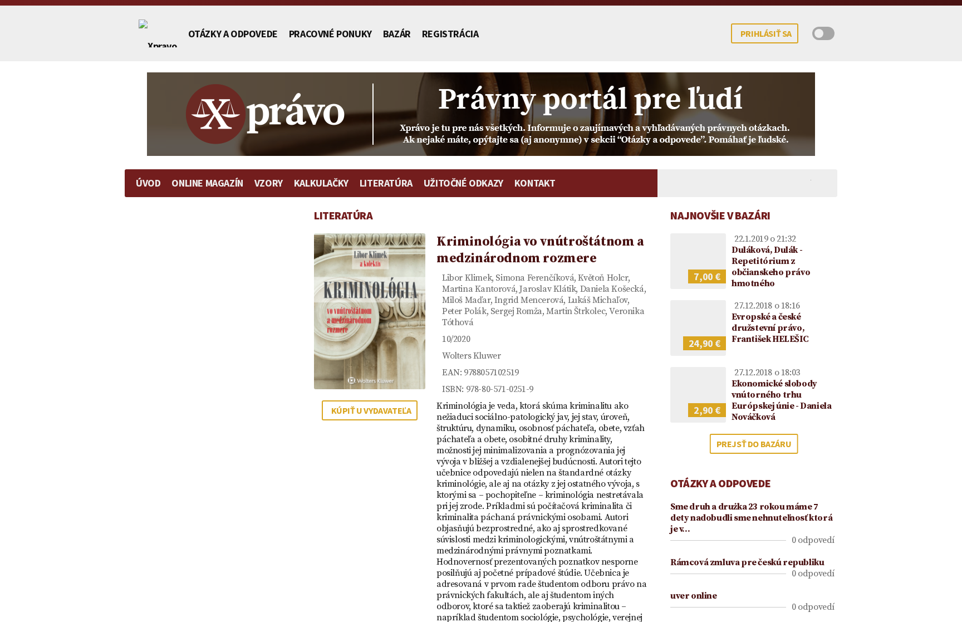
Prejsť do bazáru (754, 443)
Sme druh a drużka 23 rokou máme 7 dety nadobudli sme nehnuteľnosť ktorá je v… (751, 518)
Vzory (268, 183)
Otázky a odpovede (233, 33)
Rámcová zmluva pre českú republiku (747, 562)
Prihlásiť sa (766, 33)
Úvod (148, 183)
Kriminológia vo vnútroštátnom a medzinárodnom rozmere (540, 250)
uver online (693, 595)
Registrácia (450, 33)
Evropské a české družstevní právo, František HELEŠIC (770, 328)
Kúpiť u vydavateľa (371, 410)
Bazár (397, 33)
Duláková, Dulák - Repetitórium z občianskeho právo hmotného (771, 266)
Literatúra (386, 183)
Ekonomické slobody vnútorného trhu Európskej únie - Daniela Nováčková (781, 400)
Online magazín (207, 183)
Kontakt (535, 183)
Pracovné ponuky (330, 33)
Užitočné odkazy (463, 183)
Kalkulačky (321, 183)
